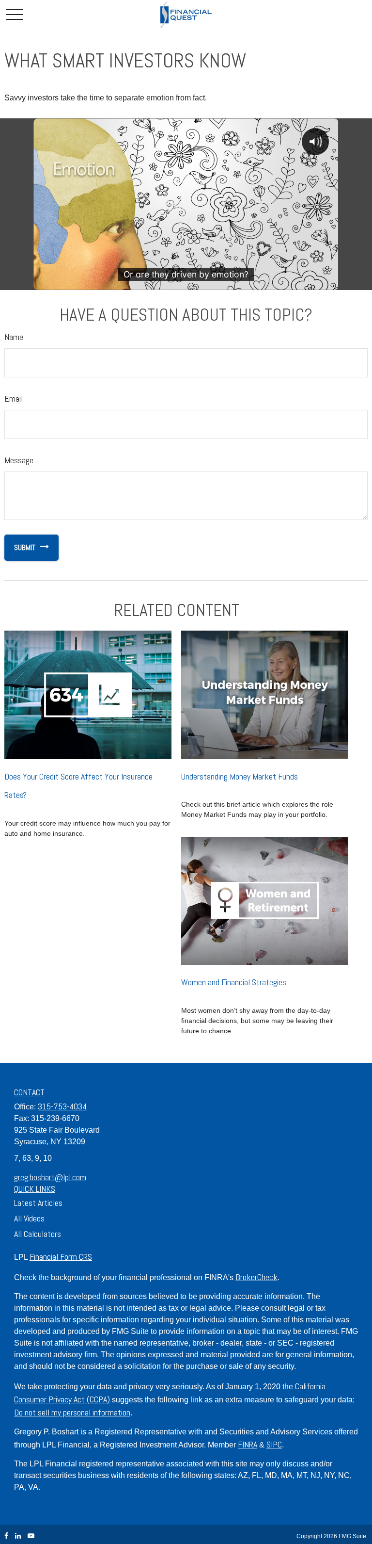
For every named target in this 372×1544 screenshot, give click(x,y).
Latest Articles (38, 1202)
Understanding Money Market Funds (239, 776)
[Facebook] (6, 1536)
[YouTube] (31, 1536)
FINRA (247, 1444)
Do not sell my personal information (72, 1412)
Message (18, 460)
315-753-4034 (62, 1106)
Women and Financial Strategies (233, 982)
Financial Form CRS (61, 1256)
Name (13, 336)
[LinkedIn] (18, 1536)
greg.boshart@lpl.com (50, 1177)
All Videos (29, 1218)
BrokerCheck (256, 1277)
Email (13, 398)
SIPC (274, 1444)
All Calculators (37, 1233)
